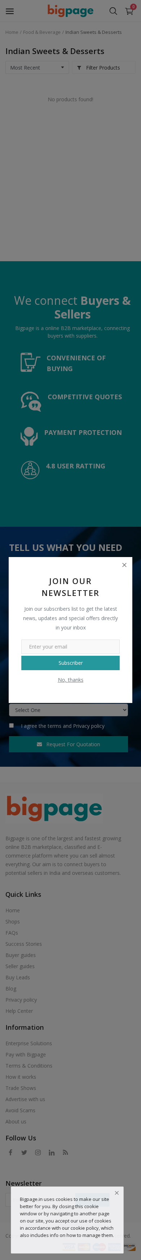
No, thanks (71, 679)
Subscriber (71, 662)
